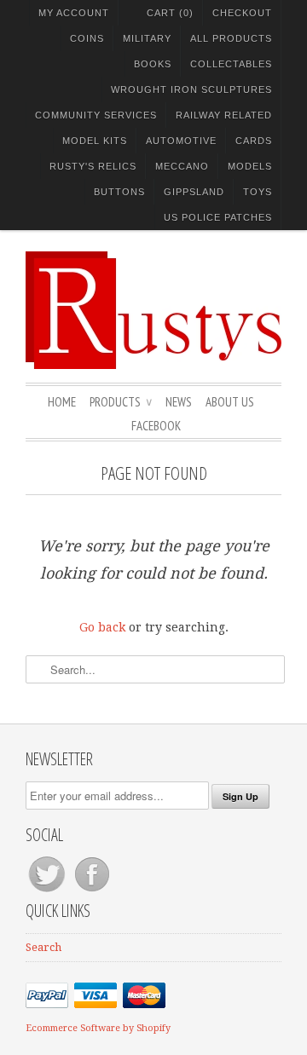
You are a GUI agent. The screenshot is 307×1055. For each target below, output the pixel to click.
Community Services (96, 115)
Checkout (242, 13)
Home (62, 402)
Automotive (181, 140)
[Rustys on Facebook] (92, 891)
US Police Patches (218, 217)
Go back (102, 627)
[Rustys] (153, 312)
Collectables (231, 64)
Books (152, 64)
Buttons (119, 192)
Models (250, 166)
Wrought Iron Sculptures (191, 89)
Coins (87, 38)
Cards (253, 140)
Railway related (224, 115)
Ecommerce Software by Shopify (98, 1028)
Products (121, 402)
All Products (231, 38)
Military (147, 38)
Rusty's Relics (92, 166)
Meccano (182, 166)
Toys (257, 192)
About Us (230, 402)
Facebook (156, 426)
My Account (73, 13)
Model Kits (94, 140)
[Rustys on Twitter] (48, 891)
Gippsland (194, 192)
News (178, 402)
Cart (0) (170, 13)
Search (43, 947)
